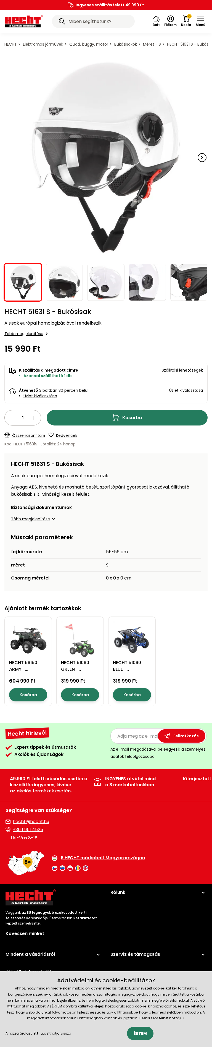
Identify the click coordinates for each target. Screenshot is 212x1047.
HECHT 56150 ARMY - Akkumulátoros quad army (26, 672)
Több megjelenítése (23, 333)
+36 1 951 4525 (28, 829)
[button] (156, 21)
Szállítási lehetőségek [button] (182, 370)
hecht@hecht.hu (31, 821)
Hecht (10, 44)
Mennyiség (23, 417)
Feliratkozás (186, 736)
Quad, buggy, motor (88, 44)
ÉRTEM (140, 1033)
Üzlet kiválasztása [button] (186, 390)
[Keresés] (62, 22)
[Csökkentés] (12, 418)
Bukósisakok (125, 44)
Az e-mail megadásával (157, 752)
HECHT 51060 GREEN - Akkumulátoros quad (78, 672)
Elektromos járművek (43, 44)
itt (36, 1033)
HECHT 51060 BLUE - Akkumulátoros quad (130, 672)
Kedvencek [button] (66, 435)
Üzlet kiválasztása (40, 396)
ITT (10, 1006)
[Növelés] (33, 418)
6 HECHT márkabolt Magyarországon (103, 858)
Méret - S (152, 44)
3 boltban (48, 390)
